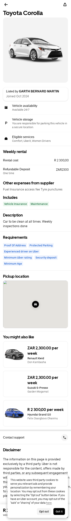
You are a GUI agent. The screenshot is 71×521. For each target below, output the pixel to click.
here (49, 502)
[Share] (64, 4)
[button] (37, 160)
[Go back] (6, 4)
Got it (59, 511)
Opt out (44, 511)
